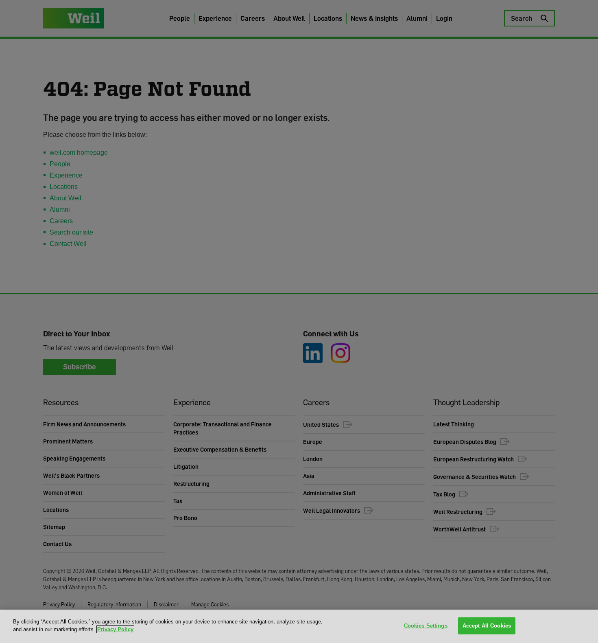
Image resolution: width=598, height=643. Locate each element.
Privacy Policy (115, 629)
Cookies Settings (425, 626)
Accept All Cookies (487, 626)
